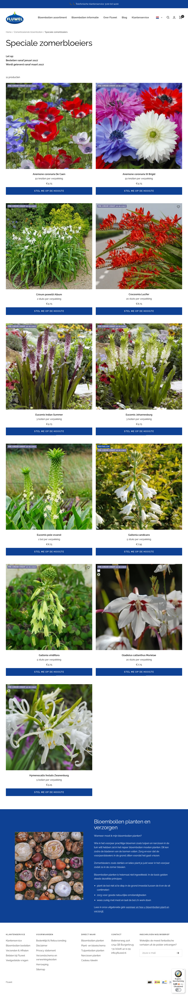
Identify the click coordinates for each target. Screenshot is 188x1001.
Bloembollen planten (92, 940)
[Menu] (183, 970)
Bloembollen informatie (85, 17)
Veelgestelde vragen (17, 960)
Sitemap (40, 969)
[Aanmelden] (175, 953)
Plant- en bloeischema (93, 945)
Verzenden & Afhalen (17, 950)
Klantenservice (140, 17)
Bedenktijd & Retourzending (51, 940)
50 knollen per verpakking (49, 178)
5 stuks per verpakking (139, 539)
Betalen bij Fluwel (15, 955)
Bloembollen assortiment (52, 17)
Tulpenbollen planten (92, 950)
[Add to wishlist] (89, 86)
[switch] (178, 990)
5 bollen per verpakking (49, 779)
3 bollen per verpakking (49, 419)
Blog (124, 17)
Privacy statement (46, 950)
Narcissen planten (91, 955)
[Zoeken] (168, 17)
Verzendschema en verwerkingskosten (46, 957)
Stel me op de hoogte (49, 191)
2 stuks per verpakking (49, 299)
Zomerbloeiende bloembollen (28, 32)
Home (9, 32)
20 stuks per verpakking (139, 298)
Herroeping (42, 964)
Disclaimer (41, 945)
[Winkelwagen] (180, 17)
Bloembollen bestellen (18, 945)
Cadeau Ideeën (89, 960)
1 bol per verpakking (49, 539)
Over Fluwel (110, 17)
